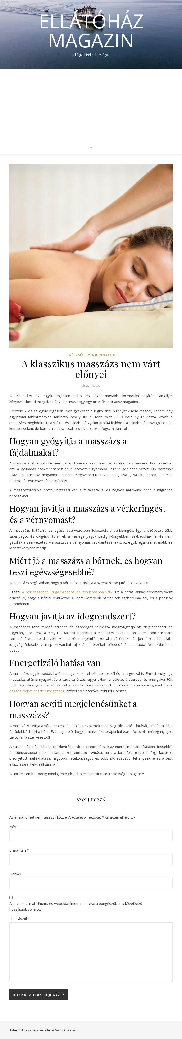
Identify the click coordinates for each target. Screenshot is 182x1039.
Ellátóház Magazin (91, 30)
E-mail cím (19, 850)
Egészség (76, 355)
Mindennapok (101, 355)
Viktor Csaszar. (66, 1030)
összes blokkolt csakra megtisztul (36, 691)
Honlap (15, 873)
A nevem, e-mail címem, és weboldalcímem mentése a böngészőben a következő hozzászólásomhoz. (75, 906)
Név (14, 826)
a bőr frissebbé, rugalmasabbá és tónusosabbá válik (67, 591)
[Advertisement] (91, 104)
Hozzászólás (20, 918)
